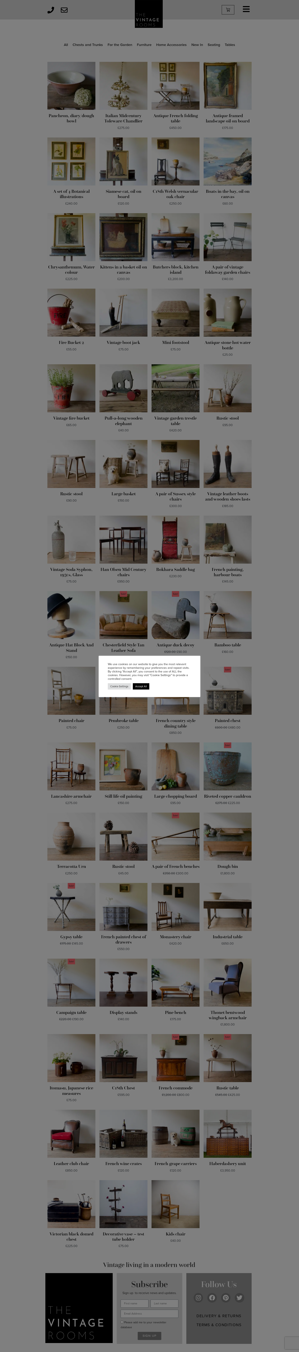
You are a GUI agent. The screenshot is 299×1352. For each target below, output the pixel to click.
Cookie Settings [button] (119, 686)
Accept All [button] (141, 686)
